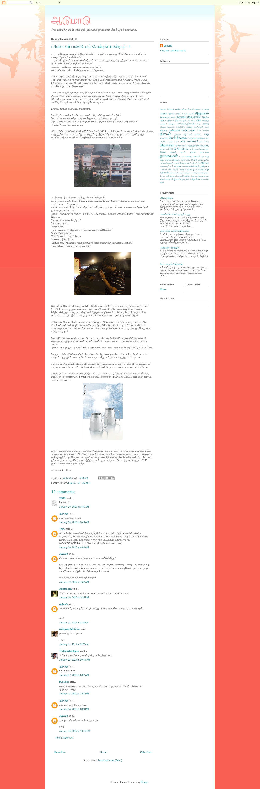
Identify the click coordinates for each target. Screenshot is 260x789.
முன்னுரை (204, 166)
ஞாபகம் (163, 149)
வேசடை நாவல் (203, 176)
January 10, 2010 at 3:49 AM (74, 522)
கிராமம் (165, 134)
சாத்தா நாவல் (173, 141)
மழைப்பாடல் (168, 166)
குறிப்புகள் (188, 134)
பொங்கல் (196, 163)
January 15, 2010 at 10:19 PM (74, 731)
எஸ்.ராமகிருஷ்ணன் (186, 123)
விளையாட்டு (179, 176)
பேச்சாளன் (184, 163)
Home (103, 752)
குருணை (177, 135)
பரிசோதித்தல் (166, 197)
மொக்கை (163, 170)
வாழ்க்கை (188, 173)
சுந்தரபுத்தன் (192, 146)
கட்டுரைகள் (198, 127)
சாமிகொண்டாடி (194, 141)
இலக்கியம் (186, 121)
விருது (172, 176)
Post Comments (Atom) (110, 760)
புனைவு (200, 160)
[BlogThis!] (103, 478)
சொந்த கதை (203, 145)
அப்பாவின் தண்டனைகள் (191, 109)
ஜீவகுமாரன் (186, 179)
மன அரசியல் (179, 166)
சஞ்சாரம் (192, 138)
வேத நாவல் (168, 179)
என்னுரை (172, 124)
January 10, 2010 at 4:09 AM (74, 547)
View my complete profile (173, 50)
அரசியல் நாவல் (174, 114)
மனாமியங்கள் (189, 166)
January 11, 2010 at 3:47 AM (74, 644)
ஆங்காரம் (164, 117)
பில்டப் (183, 160)
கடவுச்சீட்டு (180, 127)
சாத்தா (162, 141)
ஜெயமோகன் (197, 179)
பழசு (202, 157)
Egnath (163, 109)
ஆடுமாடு (71, 20)
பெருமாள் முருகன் (173, 163)
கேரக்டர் (173, 137)
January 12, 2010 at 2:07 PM (74, 693)
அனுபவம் (71, 483)
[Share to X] (106, 478)
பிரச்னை (168, 160)
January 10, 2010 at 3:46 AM (74, 506)
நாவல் (193, 152)
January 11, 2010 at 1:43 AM (74, 622)
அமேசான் (205, 109)
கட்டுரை (190, 127)
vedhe (177, 109)
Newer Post (60, 752)
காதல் (192, 130)
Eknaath (170, 109)
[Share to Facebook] (109, 478)
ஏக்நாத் (206, 123)
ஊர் (198, 120)
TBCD (62, 498)
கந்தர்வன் (163, 130)
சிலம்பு (206, 141)
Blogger (144, 782)
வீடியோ (187, 176)
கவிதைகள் (174, 130)
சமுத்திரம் (200, 138)
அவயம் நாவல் (187, 114)
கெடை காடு (202, 134)
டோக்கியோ (183, 149)
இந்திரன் (171, 121)
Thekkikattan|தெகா (69, 651)
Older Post (145, 752)
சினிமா (178, 145)
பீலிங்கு (194, 160)
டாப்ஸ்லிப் (169, 149)
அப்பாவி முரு (65, 588)
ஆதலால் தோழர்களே (188, 116)
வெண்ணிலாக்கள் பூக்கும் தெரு (175, 214)
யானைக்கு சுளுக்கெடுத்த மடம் (175, 231)
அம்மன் (163, 113)
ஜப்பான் (177, 179)
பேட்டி (190, 163)
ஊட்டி (193, 121)
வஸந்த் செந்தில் (179, 170)
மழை (162, 166)
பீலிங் (188, 160)
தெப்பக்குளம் (204, 149)
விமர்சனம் (197, 173)
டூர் (79, 483)
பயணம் (196, 156)
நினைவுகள (204, 152)
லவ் (170, 170)
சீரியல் (184, 146)
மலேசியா (86, 483)
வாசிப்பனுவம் (192, 170)
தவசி (191, 149)
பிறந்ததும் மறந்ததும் (169, 247)
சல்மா (206, 138)
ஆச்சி (173, 117)
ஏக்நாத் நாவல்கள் (167, 127)
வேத (162, 179)
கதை (207, 127)
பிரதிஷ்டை (176, 160)
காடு (184, 130)
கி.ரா (199, 130)
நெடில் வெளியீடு (185, 157)
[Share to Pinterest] (113, 478)
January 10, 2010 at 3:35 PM (74, 597)
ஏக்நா (198, 124)
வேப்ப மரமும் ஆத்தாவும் (171, 264)
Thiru (62, 529)
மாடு (197, 166)
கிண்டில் (206, 130)
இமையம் (178, 121)
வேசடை (194, 176)
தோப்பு (163, 152)
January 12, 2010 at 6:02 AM (74, 675)
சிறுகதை (167, 145)
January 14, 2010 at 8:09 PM (74, 709)
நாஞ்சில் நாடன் (178, 152)
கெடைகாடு (164, 138)
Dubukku (64, 682)
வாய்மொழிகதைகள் (176, 173)
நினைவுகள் (169, 156)
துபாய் (196, 149)
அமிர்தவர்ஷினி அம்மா (69, 629)
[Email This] (99, 478)
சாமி (183, 141)
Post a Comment (64, 737)
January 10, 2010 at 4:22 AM (74, 582)
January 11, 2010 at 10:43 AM (74, 659)
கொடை (184, 137)
